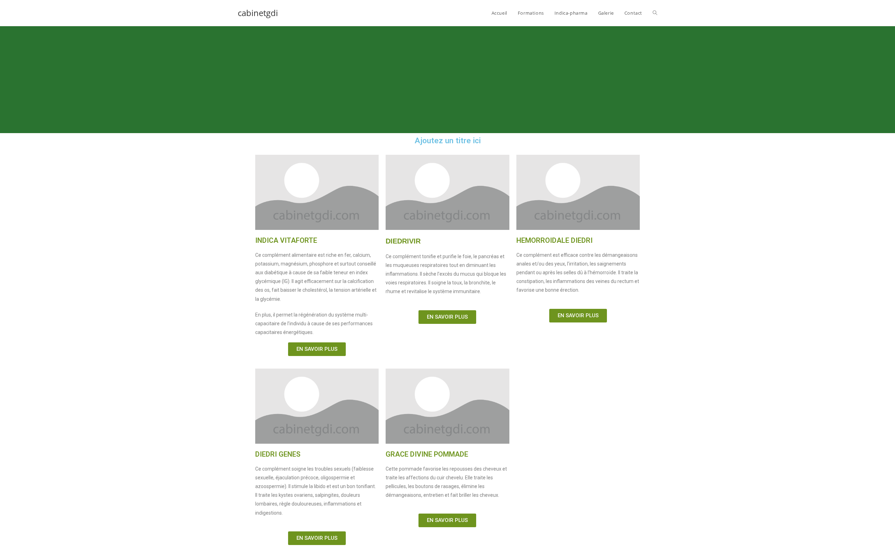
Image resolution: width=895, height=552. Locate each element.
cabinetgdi (258, 13)
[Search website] (655, 13)
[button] (317, 349)
